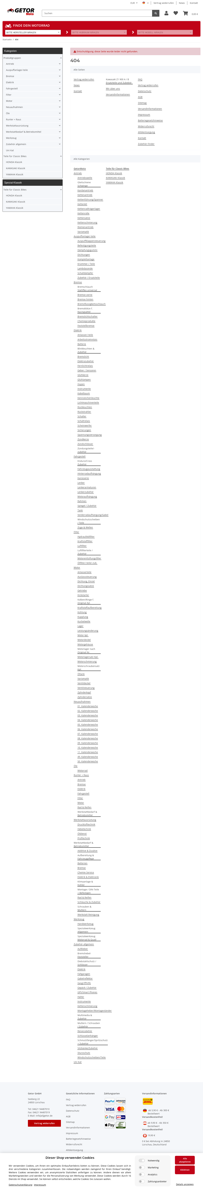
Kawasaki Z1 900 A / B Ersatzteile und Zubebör (119, 81)
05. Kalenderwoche (88, 724)
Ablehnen (185, 1169)
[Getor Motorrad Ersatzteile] (20, 11)
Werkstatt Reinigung (88, 914)
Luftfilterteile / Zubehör (85, 552)
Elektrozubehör (86, 361)
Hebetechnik (84, 828)
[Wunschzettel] (175, 13)
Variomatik (83, 231)
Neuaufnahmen (82, 701)
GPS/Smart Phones (87, 992)
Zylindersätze (85, 696)
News (182, 2)
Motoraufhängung (87, 496)
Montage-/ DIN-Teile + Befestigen (88, 891)
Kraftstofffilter (85, 541)
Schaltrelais (84, 420)
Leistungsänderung (88, 630)
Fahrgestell (79, 456)
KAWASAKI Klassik (115, 177)
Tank (80, 510)
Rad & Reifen (84, 807)
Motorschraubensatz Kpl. (89, 668)
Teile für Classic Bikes (14, 156)
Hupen (81, 384)
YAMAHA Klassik (114, 182)
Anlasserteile (84, 572)
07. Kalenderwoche (88, 733)
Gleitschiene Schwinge (84, 184)
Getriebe (82, 590)
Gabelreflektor (85, 978)
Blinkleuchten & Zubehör (86, 350)
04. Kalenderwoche (88, 719)
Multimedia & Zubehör (85, 1017)
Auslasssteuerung (87, 576)
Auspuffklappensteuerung (91, 240)
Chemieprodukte (86, 321)
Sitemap (142, 102)
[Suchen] (155, 13)
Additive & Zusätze (87, 850)
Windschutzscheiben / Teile (89, 521)
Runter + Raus (81, 775)
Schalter (82, 416)
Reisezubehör (85, 1031)
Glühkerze (83, 374)
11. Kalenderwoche (88, 752)
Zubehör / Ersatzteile (89, 277)
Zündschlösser (85, 443)
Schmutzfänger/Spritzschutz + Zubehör (93, 1042)
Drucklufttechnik (86, 824)
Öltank (81, 673)
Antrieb (78, 173)
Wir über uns (113, 88)
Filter (76, 531)
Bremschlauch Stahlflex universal (87, 288)
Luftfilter (82, 545)
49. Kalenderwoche (88, 756)
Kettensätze (84, 217)
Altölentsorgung (146, 132)
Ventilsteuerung (86, 687)
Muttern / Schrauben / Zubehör (89, 1025)
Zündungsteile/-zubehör (86, 450)
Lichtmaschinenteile (88, 402)
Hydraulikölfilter (86, 536)
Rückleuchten (85, 407)
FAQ (140, 79)
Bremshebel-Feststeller (84, 955)
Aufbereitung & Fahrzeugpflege (86, 857)
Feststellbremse (86, 325)
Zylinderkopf (84, 692)
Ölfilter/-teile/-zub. (87, 562)
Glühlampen (84, 379)
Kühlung (82, 612)
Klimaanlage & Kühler (85, 883)
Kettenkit (82, 204)
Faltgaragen (84, 973)
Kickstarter (83, 595)
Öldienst (82, 833)
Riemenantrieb (85, 227)
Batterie (82, 343)
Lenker (81, 482)
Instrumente (84, 388)
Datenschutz (144, 91)
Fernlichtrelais (85, 365)
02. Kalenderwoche (88, 710)
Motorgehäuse (85, 644)
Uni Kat (78, 1061)
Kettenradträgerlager (89, 208)
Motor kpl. (83, 635)
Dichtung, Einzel (86, 581)
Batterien (82, 863)
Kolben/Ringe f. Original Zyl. (86, 601)
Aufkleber (83, 948)
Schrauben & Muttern (84, 908)
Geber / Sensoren (87, 370)
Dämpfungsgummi (87, 250)
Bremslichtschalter (88, 316)
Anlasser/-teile (85, 334)
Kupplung (83, 616)
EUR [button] (133, 2)
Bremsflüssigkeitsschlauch (92, 303)
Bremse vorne (85, 294)
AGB (140, 96)
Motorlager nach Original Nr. (86, 650)
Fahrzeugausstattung (89, 468)
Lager (80, 625)
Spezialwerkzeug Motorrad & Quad (87, 938)
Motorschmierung (87, 661)
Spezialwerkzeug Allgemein (86, 930)
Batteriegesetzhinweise (150, 120)
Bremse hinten (85, 299)
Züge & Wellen (85, 527)
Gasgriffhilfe (84, 983)
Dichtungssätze (86, 585)
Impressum (144, 114)
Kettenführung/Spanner (90, 199)
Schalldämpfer (85, 272)
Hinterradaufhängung (89, 473)
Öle (75, 765)
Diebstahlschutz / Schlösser (87, 963)
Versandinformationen (118, 94)
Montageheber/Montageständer (95, 1010)
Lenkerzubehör (86, 491)
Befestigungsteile (87, 245)
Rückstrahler (84, 411)
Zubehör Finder (146, 143)
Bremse (78, 282)
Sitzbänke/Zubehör (88, 1048)
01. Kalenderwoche (88, 706)
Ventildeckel (84, 683)
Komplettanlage (86, 259)
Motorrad (83, 770)
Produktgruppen (12, 57)
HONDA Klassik (114, 173)
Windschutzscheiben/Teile (92, 1057)
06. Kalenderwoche (88, 729)
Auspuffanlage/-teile (84, 236)
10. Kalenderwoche (88, 747)
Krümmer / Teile (86, 263)
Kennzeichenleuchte (88, 397)
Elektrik (78, 330)
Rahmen (82, 501)
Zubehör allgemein (84, 944)
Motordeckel (84, 639)
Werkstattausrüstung (85, 819)
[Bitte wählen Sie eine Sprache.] (145, 3)
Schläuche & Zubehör (89, 902)
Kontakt (194, 2)
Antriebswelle (85, 177)
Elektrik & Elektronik (88, 876)
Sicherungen (84, 430)
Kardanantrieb (85, 190)
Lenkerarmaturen (87, 487)
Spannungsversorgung (90, 434)
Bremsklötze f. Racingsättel (85, 310)
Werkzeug (79, 919)
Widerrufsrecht (146, 126)
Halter (81, 996)
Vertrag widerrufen (164, 2)
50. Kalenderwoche (88, 761)
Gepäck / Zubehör (87, 987)
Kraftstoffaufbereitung (90, 607)
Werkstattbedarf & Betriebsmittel (87, 813)
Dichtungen (84, 254)
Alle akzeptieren (185, 1160)
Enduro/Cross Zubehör (85, 462)
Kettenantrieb (85, 194)
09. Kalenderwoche (88, 742)
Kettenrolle (83, 213)
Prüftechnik (84, 838)
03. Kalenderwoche (88, 715)
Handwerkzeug (85, 923)
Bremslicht (83, 356)
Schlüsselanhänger (88, 1035)
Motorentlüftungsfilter (89, 558)
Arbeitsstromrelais (87, 339)
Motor (77, 567)
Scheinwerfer (85, 425)
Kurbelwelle (84, 621)
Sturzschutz (84, 1052)
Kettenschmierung (87, 222)
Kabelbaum (84, 393)
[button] (166, 13)
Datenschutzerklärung (20, 1184)
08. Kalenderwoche (88, 738)
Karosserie (83, 478)
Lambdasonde (85, 268)
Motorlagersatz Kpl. (88, 656)
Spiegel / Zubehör (87, 505)
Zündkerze (83, 439)
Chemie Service (86, 872)
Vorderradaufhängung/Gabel (93, 514)
